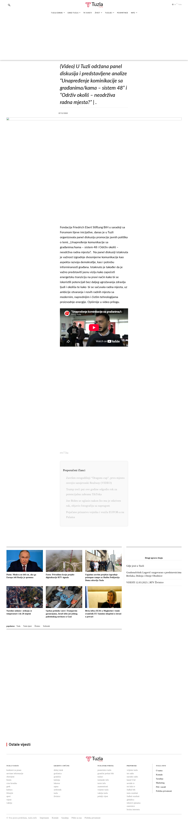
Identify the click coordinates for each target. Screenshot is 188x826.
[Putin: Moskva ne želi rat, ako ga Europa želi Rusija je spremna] (24, 561)
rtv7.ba (64, 452)
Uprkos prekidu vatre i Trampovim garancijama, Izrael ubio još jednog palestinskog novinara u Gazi (61, 614)
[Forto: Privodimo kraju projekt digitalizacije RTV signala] (64, 561)
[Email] (127, 113)
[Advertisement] (94, 38)
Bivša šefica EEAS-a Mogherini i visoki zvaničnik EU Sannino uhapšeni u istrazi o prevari (103, 614)
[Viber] (93, 113)
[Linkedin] (107, 113)
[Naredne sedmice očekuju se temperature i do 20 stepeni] (24, 597)
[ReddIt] (120, 113)
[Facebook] (80, 113)
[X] (87, 113)
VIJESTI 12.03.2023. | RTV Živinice (145, 582)
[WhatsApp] (100, 113)
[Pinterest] (114, 113)
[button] (9, 5)
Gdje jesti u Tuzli (135, 565)
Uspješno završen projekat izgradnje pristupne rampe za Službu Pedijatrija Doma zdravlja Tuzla (102, 577)
